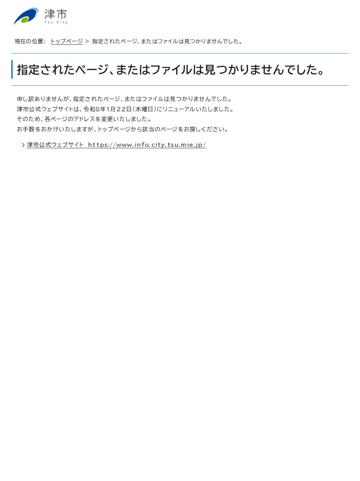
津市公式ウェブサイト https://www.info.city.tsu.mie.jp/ (116, 145)
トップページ (67, 41)
